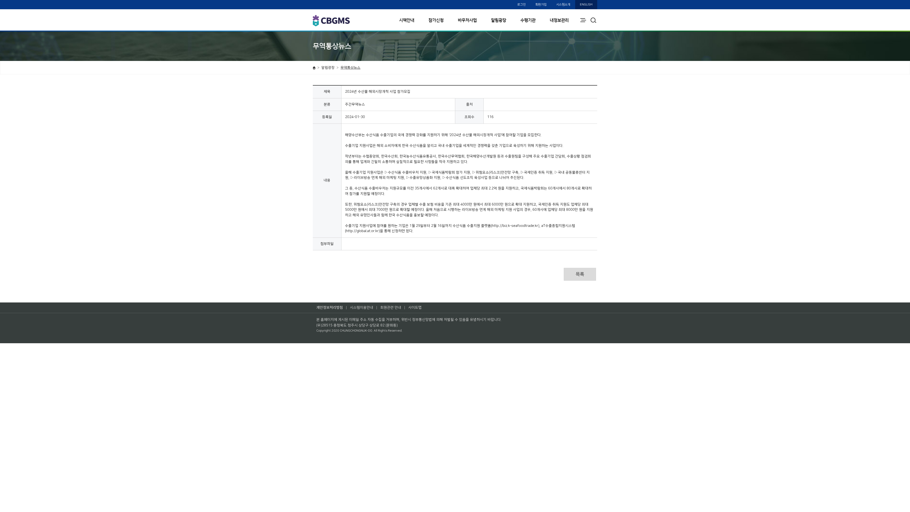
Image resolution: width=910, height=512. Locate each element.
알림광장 (498, 20)
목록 (580, 274)
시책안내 (406, 20)
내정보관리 (559, 20)
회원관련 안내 (390, 308)
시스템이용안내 (361, 308)
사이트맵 (415, 308)
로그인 (521, 4)
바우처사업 (467, 20)
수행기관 (528, 20)
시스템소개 (563, 4)
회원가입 (541, 4)
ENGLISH (586, 4)
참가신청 (436, 20)
